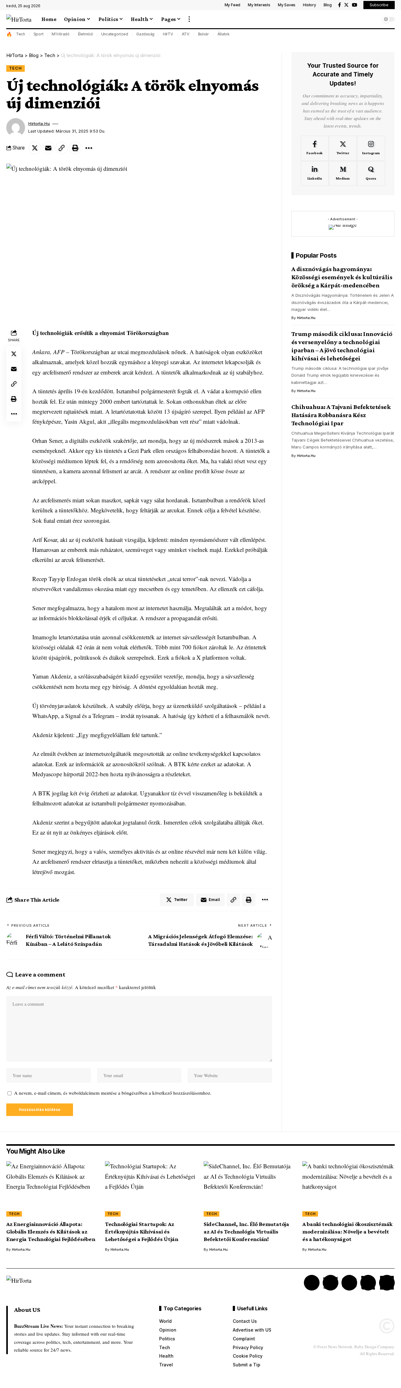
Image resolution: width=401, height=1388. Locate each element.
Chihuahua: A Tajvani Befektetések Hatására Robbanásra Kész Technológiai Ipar (341, 415)
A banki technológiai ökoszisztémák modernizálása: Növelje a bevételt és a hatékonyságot (347, 1231)
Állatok (223, 34)
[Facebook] (339, 5)
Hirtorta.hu (39, 123)
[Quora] (371, 173)
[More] (88, 148)
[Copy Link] (61, 148)
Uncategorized (114, 34)
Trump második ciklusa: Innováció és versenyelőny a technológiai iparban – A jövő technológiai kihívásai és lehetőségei (342, 346)
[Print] (75, 148)
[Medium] (343, 173)
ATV (186, 34)
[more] (189, 19)
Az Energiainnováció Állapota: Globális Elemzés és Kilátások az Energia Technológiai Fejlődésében (50, 1231)
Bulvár (203, 34)
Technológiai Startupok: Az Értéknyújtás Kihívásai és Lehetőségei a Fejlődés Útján (141, 1231)
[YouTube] (354, 5)
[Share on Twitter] (35, 148)
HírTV (168, 34)
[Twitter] (346, 5)
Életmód (85, 34)
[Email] (48, 148)
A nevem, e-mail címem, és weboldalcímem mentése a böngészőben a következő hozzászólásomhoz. (112, 1093)
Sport (39, 34)
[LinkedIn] (315, 173)
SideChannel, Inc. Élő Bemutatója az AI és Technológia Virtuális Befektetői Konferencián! (246, 1231)
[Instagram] (371, 148)
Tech (20, 34)
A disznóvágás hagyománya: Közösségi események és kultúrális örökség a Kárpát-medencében (342, 277)
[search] (374, 19)
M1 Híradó (61, 34)
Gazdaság (145, 34)
